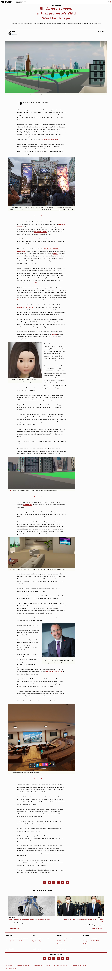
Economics (86, 938)
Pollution (60, 940)
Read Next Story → (98, 928)
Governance (24, 938)
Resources (67, 940)
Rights (41, 940)
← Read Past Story (13, 928)
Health (47, 938)
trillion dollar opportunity (49, 139)
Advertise (19, 965)
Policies (47, 965)
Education (41, 938)
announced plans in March (25, 307)
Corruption (86, 940)
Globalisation (15, 938)
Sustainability (95, 940)
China (8, 938)
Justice (15, 940)
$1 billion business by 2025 (54, 672)
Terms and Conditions (61, 965)
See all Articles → (11, 949)
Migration (35, 940)
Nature (71, 938)
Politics (21, 940)
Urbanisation (61, 943)
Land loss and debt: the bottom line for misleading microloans (29, 919)
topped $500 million (40, 232)
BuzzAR (54, 334)
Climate (59, 938)
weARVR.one (27, 505)
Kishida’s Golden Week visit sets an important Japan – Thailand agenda (83, 920)
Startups (85, 943)
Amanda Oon (15, 33)
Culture (34, 938)
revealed (55, 254)
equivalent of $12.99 (33, 283)
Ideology (8, 940)
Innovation (94, 938)
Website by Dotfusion (79, 965)
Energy (65, 938)
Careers (27, 965)
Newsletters (38, 965)
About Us (9, 965)
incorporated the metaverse (26, 300)
